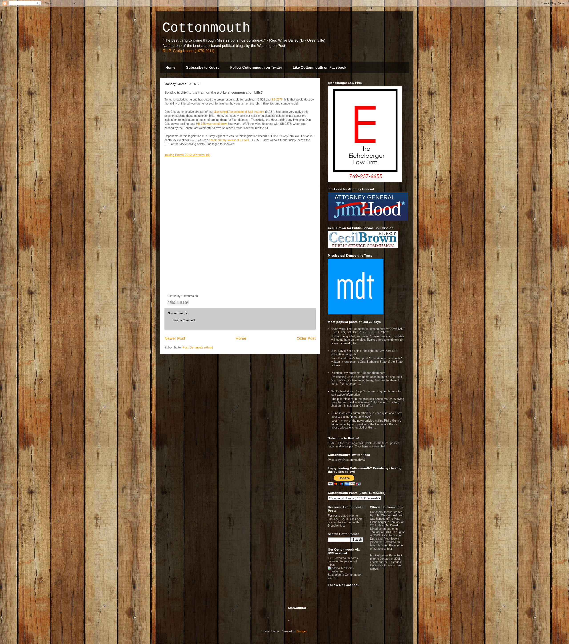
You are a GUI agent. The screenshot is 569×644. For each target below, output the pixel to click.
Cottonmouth (206, 28)
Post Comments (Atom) (197, 347)
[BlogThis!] (173, 302)
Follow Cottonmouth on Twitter (256, 67)
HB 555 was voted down (211, 123)
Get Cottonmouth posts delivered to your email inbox (343, 561)
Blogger (301, 631)
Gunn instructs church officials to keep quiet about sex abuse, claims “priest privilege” (366, 414)
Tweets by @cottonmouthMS (346, 459)
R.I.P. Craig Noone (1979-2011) (188, 51)
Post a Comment (184, 320)
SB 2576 (276, 99)
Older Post (306, 338)
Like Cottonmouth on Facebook (319, 67)
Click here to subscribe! (370, 446)
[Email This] (169, 302)
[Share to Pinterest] (186, 302)
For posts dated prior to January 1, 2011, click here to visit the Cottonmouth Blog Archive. (345, 520)
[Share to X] (178, 302)
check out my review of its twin (229, 140)
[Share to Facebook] (182, 302)
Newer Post (174, 338)
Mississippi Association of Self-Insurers (238, 111)
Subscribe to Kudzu (203, 67)
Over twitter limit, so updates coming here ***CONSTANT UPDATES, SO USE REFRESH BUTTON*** (368, 330)
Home (170, 67)
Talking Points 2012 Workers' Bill (187, 155)
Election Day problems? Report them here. (358, 372)
